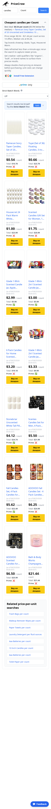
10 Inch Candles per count (21, 648)
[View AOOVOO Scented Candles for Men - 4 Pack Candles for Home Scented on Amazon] (14, 541)
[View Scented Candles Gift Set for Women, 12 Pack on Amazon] (36, 197)
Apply (37, 105)
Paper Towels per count (19, 627)
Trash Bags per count (19, 614)
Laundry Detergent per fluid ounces (25, 634)
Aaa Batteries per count (20, 641)
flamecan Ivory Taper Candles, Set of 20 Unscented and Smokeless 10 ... (25, 31)
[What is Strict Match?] (21, 90)
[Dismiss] (43, 105)
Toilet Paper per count (19, 661)
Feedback (41, 804)
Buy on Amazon (14, 173)
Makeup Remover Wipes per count (25, 620)
